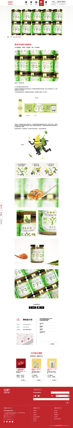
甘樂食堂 (35, 412)
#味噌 (32, 47)
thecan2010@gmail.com (27, 324)
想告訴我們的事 (42, 332)
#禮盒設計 (18, 375)
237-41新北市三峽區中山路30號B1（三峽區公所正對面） (14, 412)
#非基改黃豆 (28, 47)
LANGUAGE (62, 4)
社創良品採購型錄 (57, 418)
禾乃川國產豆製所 (36, 416)
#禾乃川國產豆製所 (18, 47)
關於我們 (56, 410)
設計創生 (35, 420)
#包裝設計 (23, 47)
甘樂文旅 (35, 418)
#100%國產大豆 (37, 47)
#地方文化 (22, 375)
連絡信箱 (41, 329)
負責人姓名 (41, 324)
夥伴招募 (56, 412)
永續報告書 (56, 414)
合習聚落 (35, 410)
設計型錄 (56, 416)
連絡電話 (41, 327)
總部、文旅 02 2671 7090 (9, 415)
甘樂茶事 (35, 414)
